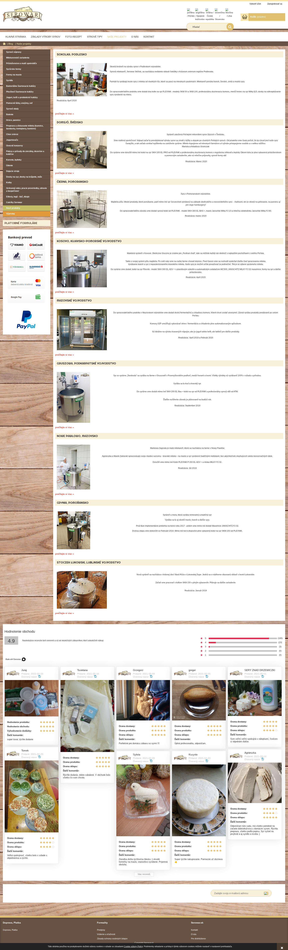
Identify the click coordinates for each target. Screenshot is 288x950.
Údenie (9, 165)
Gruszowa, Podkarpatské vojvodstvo (86, 363)
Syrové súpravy (13, 52)
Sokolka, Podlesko (72, 54)
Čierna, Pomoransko (72, 181)
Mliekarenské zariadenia (17, 58)
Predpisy (101, 930)
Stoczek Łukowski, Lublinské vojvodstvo (89, 562)
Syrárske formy (13, 69)
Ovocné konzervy (14, 145)
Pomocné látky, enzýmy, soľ (19, 103)
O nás (193, 934)
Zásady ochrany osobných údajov (112, 938)
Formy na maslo (14, 75)
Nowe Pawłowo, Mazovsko (77, 436)
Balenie (9, 114)
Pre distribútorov (198, 938)
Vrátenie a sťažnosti (106, 934)
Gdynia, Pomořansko (72, 502)
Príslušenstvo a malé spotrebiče (21, 63)
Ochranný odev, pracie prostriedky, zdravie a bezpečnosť (26, 189)
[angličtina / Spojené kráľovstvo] (200, 14)
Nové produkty (13, 208)
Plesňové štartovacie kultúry (20, 92)
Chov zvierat (12, 134)
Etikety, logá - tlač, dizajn (17, 197)
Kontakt (194, 930)
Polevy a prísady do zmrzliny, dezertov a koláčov (25, 152)
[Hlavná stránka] (22, 14)
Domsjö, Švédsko (70, 122)
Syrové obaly (12, 109)
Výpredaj (10, 214)
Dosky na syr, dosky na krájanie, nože (24, 177)
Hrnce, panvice (13, 120)
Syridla (9, 80)
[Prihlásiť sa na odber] (266, 893)
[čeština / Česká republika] (210, 14)
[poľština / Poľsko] (190, 13)
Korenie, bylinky (14, 160)
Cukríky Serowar (14, 202)
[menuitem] (15, 36)
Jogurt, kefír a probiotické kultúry (22, 97)
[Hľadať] (230, 26)
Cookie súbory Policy (133, 946)
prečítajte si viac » (64, 113)
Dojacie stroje (12, 171)
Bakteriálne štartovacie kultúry (21, 86)
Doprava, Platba (10, 930)
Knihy (9, 182)
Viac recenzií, (144, 874)
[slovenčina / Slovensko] (220, 14)
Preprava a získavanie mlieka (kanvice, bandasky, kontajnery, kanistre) (24, 127)
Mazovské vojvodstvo (74, 300)
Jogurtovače (12, 140)
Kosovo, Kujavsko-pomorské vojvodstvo (89, 241)
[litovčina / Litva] (229, 13)
